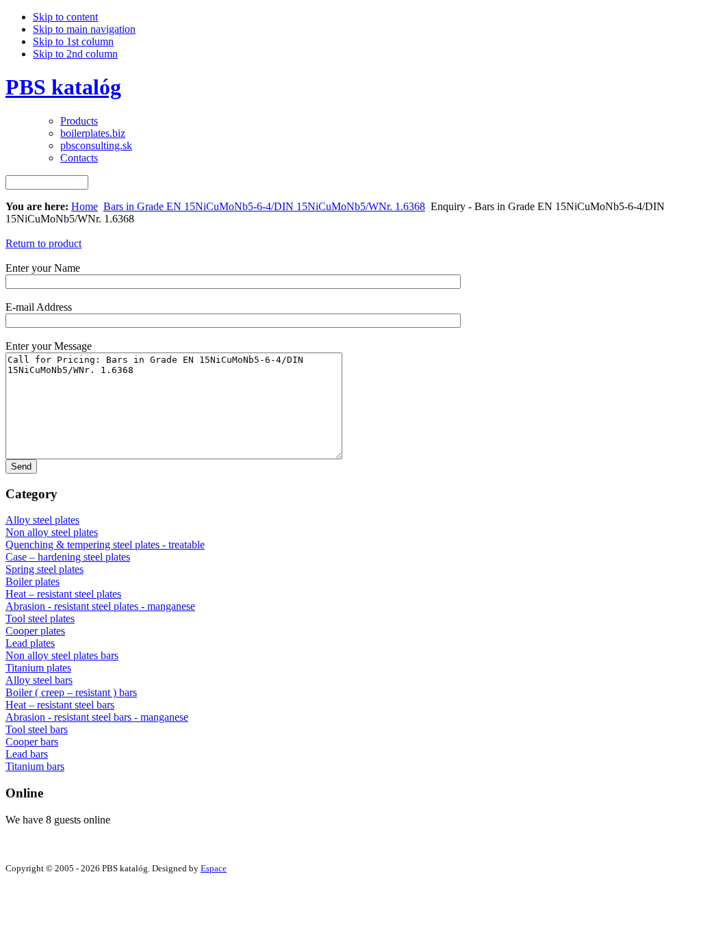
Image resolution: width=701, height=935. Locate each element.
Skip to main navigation (84, 29)
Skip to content (65, 17)
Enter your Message (48, 346)
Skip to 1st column (73, 41)
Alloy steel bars (39, 680)
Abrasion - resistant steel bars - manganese (96, 717)
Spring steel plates (44, 569)
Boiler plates (32, 581)
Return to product (43, 243)
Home (84, 206)
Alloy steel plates (42, 520)
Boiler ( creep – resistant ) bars (71, 692)
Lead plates (30, 643)
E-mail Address (38, 307)
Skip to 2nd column (75, 54)
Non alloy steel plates (51, 532)
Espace (214, 868)
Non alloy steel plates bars (61, 655)
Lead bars (26, 754)
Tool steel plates (40, 618)
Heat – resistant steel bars (59, 704)
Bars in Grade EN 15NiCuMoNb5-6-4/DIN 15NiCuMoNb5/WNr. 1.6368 (264, 206)
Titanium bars (34, 766)
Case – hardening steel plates (67, 557)
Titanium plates (38, 668)
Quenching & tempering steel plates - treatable (105, 544)
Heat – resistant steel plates (63, 594)
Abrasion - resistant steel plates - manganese (100, 606)
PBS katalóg (63, 87)
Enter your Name (42, 268)
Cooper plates (35, 631)
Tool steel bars (36, 729)
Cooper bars (31, 741)
